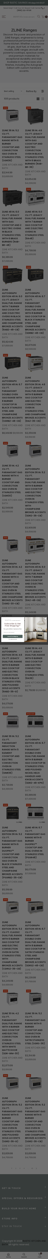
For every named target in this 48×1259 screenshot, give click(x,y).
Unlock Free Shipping (12, 636)
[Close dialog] (45, 618)
